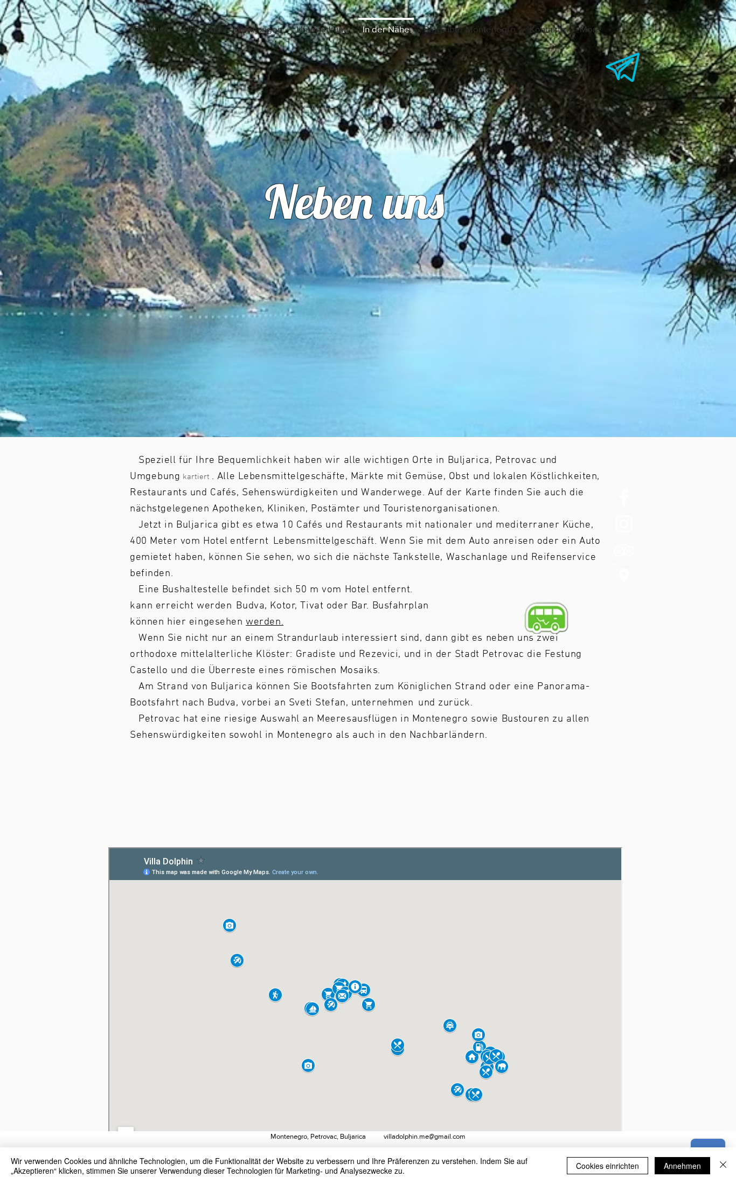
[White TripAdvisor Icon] (624, 550)
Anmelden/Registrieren (592, 1144)
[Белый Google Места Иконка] (624, 576)
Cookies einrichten (607, 1165)
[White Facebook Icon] (624, 497)
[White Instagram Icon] (624, 524)
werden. (264, 622)
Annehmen (682, 1165)
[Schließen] (723, 1165)
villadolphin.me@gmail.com (425, 1136)
